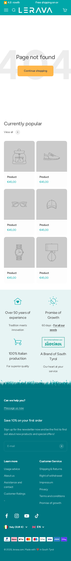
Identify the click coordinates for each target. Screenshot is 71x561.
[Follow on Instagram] (16, 516)
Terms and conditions (52, 496)
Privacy (43, 489)
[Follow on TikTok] (36, 516)
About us (9, 475)
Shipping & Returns (50, 469)
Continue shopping (35, 71)
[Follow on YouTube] (26, 516)
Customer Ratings (14, 493)
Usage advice (12, 469)
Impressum (46, 482)
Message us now (14, 408)
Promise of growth (50, 503)
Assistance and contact (13, 484)
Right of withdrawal (50, 475)
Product (12, 177)
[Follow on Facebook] (6, 516)
